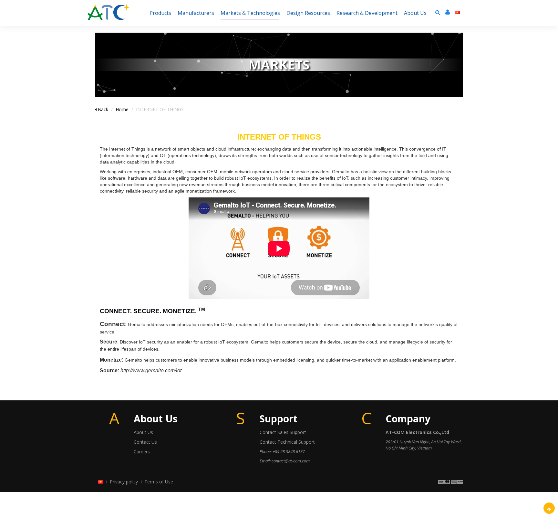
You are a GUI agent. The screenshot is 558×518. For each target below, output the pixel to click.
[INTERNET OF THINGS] (108, 8)
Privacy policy (124, 482)
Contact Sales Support (283, 432)
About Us (143, 432)
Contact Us (145, 442)
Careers (142, 452)
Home (122, 109)
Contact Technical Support (287, 442)
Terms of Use (158, 482)
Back (102, 109)
